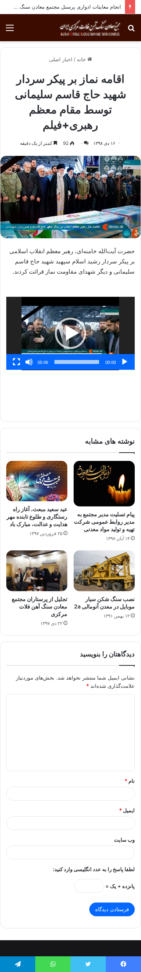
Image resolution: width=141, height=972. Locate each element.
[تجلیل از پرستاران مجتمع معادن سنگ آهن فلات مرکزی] (36, 570)
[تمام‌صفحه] (16, 362)
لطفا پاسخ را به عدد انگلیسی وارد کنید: (94, 869)
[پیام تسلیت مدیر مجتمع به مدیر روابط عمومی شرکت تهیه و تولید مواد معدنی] (104, 484)
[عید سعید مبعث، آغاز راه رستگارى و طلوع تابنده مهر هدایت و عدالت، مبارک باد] (36, 481)
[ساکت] (29, 362)
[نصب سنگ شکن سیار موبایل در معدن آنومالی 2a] (104, 570)
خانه (82, 59)
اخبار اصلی (60, 59)
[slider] (76, 362)
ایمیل (127, 810)
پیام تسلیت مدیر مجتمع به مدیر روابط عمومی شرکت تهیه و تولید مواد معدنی (104, 521)
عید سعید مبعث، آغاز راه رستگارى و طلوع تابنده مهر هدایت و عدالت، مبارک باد (37, 516)
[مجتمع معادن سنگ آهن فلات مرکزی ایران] (90, 28)
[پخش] (124, 362)
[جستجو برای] (131, 30)
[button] (70, 333)
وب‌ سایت (124, 840)
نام (130, 781)
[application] (70, 333)
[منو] (10, 30)
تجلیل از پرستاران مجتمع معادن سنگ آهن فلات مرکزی (39, 606)
